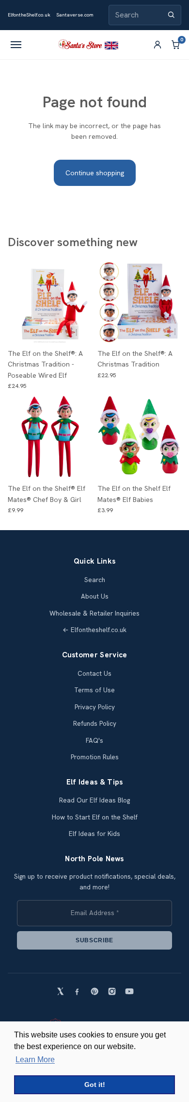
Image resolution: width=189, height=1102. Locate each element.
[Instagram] (112, 991)
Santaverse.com (75, 14)
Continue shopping (94, 172)
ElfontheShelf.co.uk (29, 14)
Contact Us (94, 673)
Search (94, 580)
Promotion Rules (95, 757)
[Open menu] (16, 44)
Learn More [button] (35, 1059)
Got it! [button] (94, 1084)
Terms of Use (94, 690)
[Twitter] (59, 991)
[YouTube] (129, 991)
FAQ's (94, 740)
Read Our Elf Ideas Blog (94, 800)
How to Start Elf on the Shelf (95, 817)
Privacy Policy (95, 707)
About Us (95, 596)
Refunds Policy (94, 723)
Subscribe (94, 940)
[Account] (157, 44)
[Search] (171, 14)
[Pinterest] (94, 991)
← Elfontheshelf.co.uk (94, 630)
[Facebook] (77, 991)
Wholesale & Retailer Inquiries (94, 613)
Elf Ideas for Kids (94, 834)
